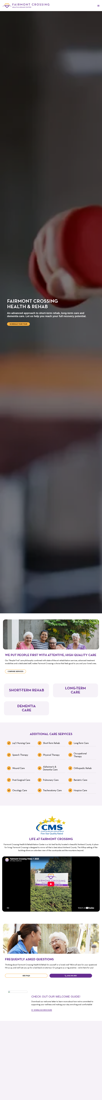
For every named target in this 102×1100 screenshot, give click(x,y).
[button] (98, 5)
